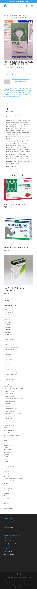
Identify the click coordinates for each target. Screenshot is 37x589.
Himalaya (6, 493)
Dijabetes (7, 332)
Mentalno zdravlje (9, 357)
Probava (7, 364)
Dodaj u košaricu (20, 81)
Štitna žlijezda (8, 315)
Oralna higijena (9, 312)
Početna (6, 15)
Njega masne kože (10, 396)
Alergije (7, 334)
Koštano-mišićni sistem (11, 349)
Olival (6, 456)
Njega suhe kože (9, 406)
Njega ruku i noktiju (10, 401)
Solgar (5, 505)
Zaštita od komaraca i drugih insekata (13, 438)
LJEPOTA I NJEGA (8, 387)
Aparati (5, 443)
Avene (6, 461)
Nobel (5, 501)
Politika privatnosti (8, 541)
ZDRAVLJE (11, 15)
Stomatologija (7, 449)
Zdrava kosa (8, 416)
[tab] (18, 103)
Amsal (5, 483)
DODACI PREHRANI (9, 90)
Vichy (6, 469)
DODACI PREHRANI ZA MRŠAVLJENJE (14, 388)
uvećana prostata (16, 96)
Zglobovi (7, 384)
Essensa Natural (8, 488)
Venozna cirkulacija (10, 382)
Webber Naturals (8, 508)
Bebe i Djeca (7, 476)
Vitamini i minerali (9, 425)
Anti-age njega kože (10, 391)
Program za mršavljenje (11, 372)
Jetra (6, 344)
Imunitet (7, 342)
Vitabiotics (7, 423)
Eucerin (7, 464)
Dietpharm (6, 486)
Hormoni (7, 317)
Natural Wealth (8, 498)
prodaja (15, 94)
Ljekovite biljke (9, 352)
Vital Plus (7, 471)
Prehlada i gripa (9, 362)
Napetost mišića (9, 359)
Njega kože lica (9, 393)
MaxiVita (6, 495)
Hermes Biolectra (8, 491)
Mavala (7, 454)
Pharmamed (7, 503)
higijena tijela (8, 322)
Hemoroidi (7, 337)
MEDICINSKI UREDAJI (9, 430)
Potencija (18, 90)
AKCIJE (12, 89)
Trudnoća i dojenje (10, 379)
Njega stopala (8, 403)
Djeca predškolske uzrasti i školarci (14, 478)
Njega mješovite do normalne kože (14, 398)
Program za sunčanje (10, 411)
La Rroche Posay (9, 466)
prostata (20, 94)
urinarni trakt (7, 96)
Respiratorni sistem (9, 445)
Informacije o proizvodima (10, 544)
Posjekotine (8, 319)
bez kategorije (7, 474)
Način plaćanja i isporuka (10, 538)
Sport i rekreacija (9, 377)
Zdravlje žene (7, 433)
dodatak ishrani (22, 92)
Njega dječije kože (9, 481)
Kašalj (6, 447)
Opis (7, 104)
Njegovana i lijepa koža (11, 408)
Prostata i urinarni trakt (19, 15)
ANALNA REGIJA (9, 327)
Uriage (6, 459)
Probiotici (7, 369)
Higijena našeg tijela (10, 339)
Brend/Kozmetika (8, 452)
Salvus (5, 440)
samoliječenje (27, 94)
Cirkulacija (7, 329)
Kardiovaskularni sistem (11, 347)
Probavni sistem (9, 367)
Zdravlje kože (8, 418)
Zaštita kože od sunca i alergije (13, 413)
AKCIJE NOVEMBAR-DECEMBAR (23, 89)
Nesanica (7, 324)
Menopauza (8, 354)
